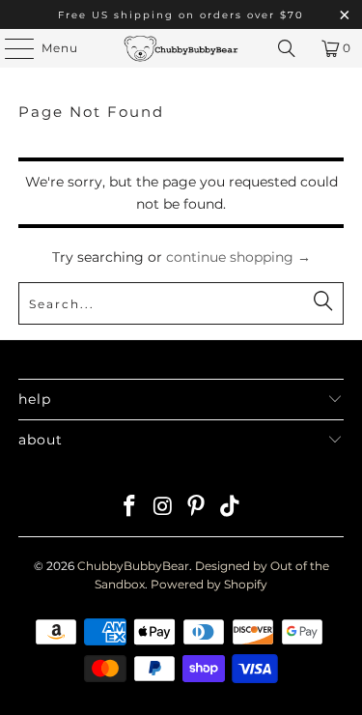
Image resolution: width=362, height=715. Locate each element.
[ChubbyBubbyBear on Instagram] (163, 508)
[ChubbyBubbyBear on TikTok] (230, 508)
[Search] (286, 48)
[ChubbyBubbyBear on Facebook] (130, 508)
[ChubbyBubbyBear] (181, 48)
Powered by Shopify (209, 584)
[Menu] (9, 48)
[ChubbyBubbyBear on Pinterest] (196, 508)
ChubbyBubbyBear (133, 565)
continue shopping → (238, 257)
